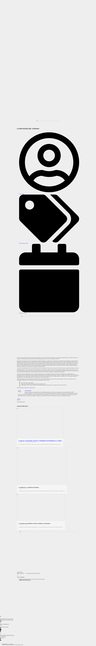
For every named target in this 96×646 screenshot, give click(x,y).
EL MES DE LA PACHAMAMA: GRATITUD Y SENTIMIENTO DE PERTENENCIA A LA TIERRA (40, 440)
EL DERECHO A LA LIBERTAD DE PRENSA (29, 487)
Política (26, 488)
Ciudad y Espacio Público (23, 243)
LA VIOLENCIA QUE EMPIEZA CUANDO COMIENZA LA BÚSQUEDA (34, 523)
